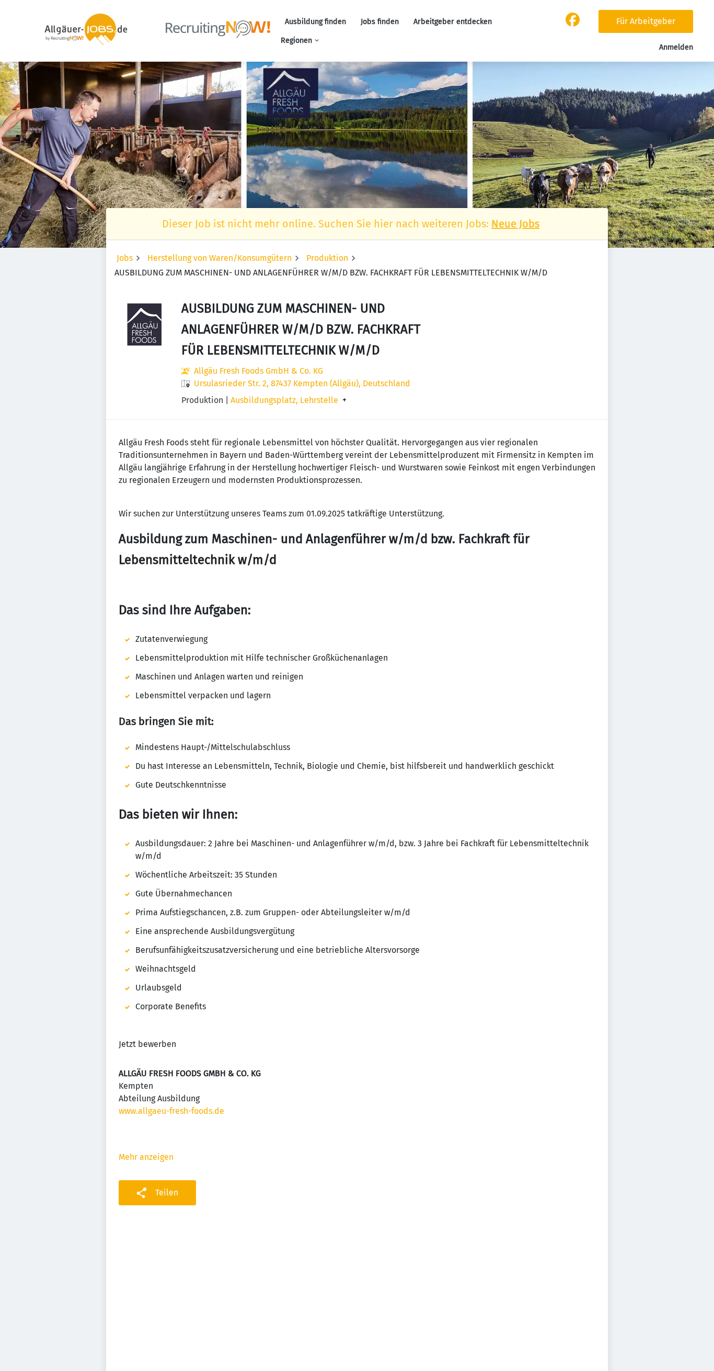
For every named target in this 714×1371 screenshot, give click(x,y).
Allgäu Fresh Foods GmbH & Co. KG (258, 371)
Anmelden (676, 47)
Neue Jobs (515, 223)
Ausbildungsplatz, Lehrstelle (284, 400)
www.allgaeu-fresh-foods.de (171, 1111)
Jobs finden (380, 21)
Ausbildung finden (315, 21)
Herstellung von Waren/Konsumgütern (219, 258)
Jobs (125, 258)
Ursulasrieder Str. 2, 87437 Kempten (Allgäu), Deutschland (302, 383)
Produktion (327, 258)
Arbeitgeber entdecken (452, 21)
